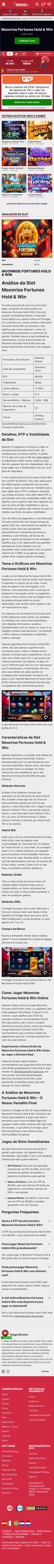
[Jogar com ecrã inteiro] (3, 54)
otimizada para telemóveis (28, 1316)
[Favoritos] (49, 4)
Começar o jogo (27, 41)
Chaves (5, 1403)
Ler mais (45, 1371)
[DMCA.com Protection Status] (37, 1508)
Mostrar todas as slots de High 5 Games (27, 204)
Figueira (5, 1399)
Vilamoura (6, 1413)
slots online (43, 457)
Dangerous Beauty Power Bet (16, 141)
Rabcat (5, 1465)
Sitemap (33, 1476)
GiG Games (7, 1456)
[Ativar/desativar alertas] (37, 4)
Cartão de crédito (37, 1419)
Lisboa (5, 1394)
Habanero (6, 1460)
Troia (4, 1417)
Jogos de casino (10, 14)
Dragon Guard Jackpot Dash (15, 168)
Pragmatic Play (9, 1470)
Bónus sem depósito (42, 14)
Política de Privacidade (16, 1533)
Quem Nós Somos (37, 1458)
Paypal (32, 1396)
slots (25, 18)
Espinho (5, 1431)
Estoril (4, 1440)
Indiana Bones (34, 141)
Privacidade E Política (39, 1472)
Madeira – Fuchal (10, 1426)
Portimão (6, 1436)
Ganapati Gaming (10, 1451)
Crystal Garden (35, 194)
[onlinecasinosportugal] (21, 4)
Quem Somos (44, 1530)
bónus (48, 939)
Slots (25, 14)
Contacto (33, 1453)
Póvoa (5, 1408)
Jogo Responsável (37, 1467)
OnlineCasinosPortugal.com (29, 1071)
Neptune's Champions (12, 194)
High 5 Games (28, 34)
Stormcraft (7, 1479)
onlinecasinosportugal (11, 18)
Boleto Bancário (36, 1406)
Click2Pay (33, 1410)
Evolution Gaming (10, 1488)
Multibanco (34, 1401)
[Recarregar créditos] (10, 54)
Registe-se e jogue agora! (27, 102)
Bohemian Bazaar (36, 168)
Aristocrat (6, 1493)
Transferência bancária (39, 1415)
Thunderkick (8, 1483)
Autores (32, 1463)
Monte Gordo (8, 1422)
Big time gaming (9, 1474)
